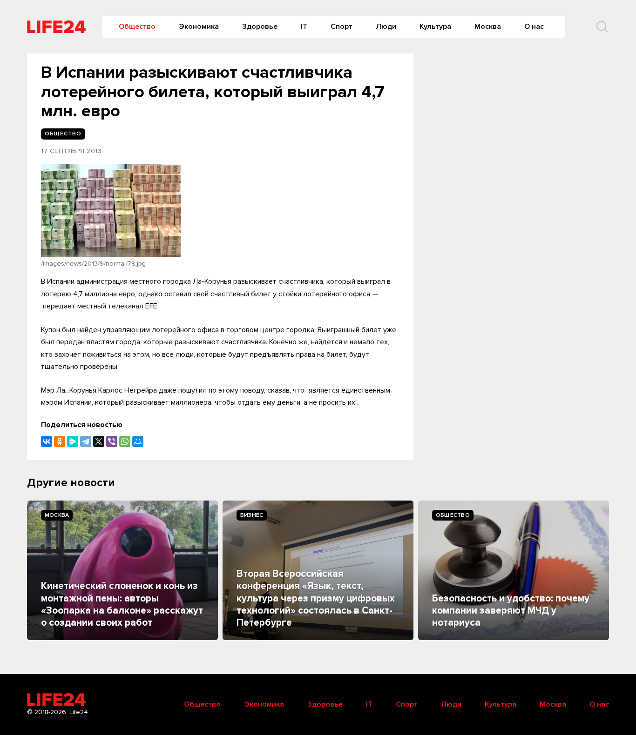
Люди (386, 26)
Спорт (341, 26)
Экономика (199, 26)
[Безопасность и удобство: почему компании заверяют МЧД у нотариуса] (513, 570)
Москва (487, 26)
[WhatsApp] (124, 441)
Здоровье (259, 26)
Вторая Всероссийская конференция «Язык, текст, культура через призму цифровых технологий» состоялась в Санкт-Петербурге (316, 598)
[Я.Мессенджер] (72, 441)
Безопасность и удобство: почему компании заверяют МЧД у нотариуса (510, 611)
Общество (137, 26)
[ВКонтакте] (46, 441)
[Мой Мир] (137, 441)
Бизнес (251, 515)
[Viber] (111, 441)
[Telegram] (85, 441)
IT (304, 26)
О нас (534, 26)
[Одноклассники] (59, 441)
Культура (435, 26)
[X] (98, 441)
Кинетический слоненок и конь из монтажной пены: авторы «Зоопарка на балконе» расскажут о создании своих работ (122, 604)
